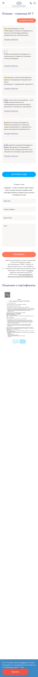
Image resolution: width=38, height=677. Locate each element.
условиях (30, 270)
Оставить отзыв (26, 20)
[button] (22, 341)
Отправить (19, 254)
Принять (15, 671)
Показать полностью (11, 39)
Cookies (22, 663)
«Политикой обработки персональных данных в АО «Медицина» (20, 275)
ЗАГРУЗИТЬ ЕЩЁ (19, 174)
